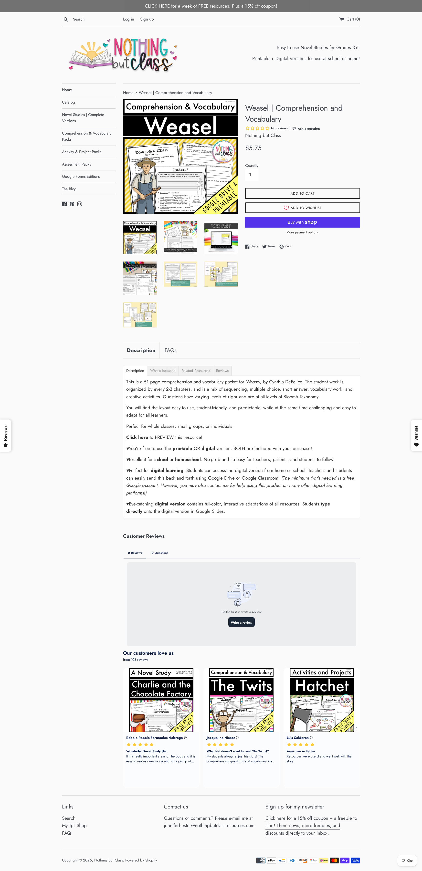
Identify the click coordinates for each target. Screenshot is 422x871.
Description (141, 350)
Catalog (68, 102)
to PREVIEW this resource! (164, 437)
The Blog (69, 189)
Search (68, 818)
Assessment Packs (76, 164)
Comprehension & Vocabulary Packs (86, 136)
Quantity (251, 165)
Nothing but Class (108, 860)
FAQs (171, 350)
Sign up (147, 19)
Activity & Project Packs (81, 152)
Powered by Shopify (141, 860)
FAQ (66, 833)
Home (67, 90)
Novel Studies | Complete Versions (83, 118)
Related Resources (196, 371)
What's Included (163, 371)
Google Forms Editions (81, 176)
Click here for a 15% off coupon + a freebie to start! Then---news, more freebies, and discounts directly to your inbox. (311, 825)
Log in (128, 19)
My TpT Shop (74, 825)
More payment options (302, 232)
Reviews (222, 371)
